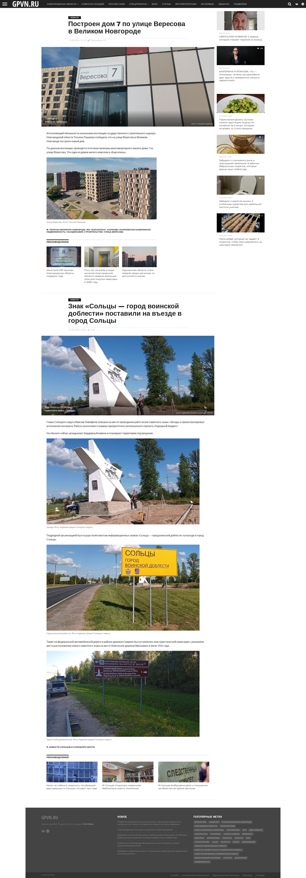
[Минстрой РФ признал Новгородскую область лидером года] (64, 266)
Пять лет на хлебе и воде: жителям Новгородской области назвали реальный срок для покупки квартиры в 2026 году (100, 276)
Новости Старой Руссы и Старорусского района (218, 850)
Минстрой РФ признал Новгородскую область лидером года (60, 273)
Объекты (223, 4)
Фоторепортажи (186, 4)
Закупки (227, 858)
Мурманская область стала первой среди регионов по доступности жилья (138, 273)
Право (236, 842)
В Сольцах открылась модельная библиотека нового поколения (121, 787)
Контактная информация (195, 875)
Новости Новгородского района (210, 846)
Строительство (93, 232)
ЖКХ (248, 838)
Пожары (239, 838)
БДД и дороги (255, 830)
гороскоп (227, 838)
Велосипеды (213, 838)
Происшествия (227, 826)
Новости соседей (92, 4)
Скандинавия (74, 232)
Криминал (247, 834)
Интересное (200, 822)
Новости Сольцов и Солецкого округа (72, 747)
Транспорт (215, 834)
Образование (248, 842)
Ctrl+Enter (88, 824)
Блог (155, 4)
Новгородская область (61, 4)
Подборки (240, 4)
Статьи (166, 4)
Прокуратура (201, 834)
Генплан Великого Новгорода (67, 229)
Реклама (247, 875)
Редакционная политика (226, 875)
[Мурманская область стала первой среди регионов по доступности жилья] (139, 266)
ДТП (244, 830)
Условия (260, 875)
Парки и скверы (231, 834)
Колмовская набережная (135, 229)
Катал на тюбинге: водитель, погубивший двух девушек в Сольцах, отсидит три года (72, 787)
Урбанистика (233, 830)
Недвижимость (56, 232)
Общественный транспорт (207, 858)
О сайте (174, 875)
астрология (240, 858)
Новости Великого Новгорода (209, 830)
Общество (214, 822)
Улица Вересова (114, 232)
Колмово (112, 229)
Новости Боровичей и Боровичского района (216, 854)
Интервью (207, 4)
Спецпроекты (138, 4)
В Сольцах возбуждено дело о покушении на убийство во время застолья (183, 787)
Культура (225, 842)
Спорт (215, 842)
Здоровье (199, 838)
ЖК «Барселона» (96, 229)
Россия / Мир (117, 4)
